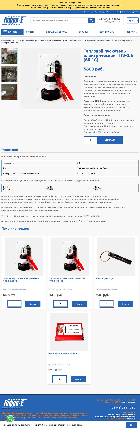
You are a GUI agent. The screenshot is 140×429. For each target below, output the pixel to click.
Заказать (110, 140)
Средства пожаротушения (20, 40)
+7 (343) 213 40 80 (109, 19)
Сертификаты (107, 32)
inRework (131, 418)
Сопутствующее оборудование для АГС (96, 40)
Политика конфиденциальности (121, 414)
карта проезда (128, 402)
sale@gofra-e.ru (112, 21)
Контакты (132, 32)
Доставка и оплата (56, 32)
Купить (33, 304)
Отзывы (83, 32)
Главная (4, 40)
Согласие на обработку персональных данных (115, 416)
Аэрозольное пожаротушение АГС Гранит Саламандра (56, 40)
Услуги (30, 32)
